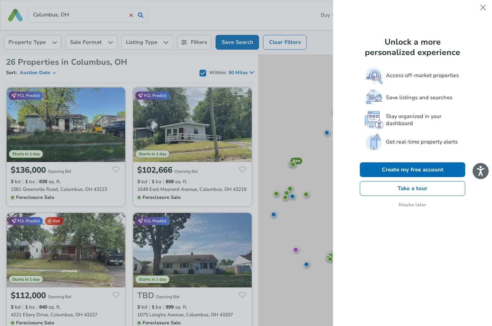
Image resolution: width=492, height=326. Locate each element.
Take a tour (412, 188)
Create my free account (412, 169)
